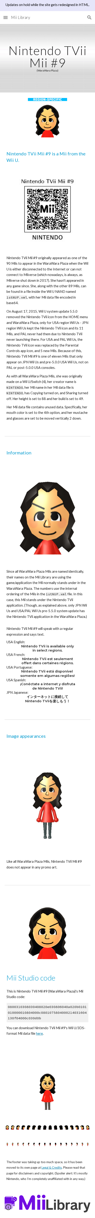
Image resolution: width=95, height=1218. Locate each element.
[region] (47, 5)
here (39, 1033)
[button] (5, 17)
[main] (47, 58)
